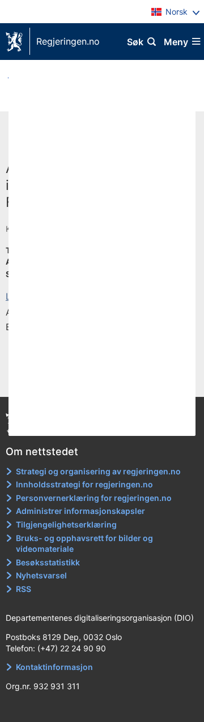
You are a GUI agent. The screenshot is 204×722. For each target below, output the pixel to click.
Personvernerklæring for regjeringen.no (94, 498)
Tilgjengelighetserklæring (66, 524)
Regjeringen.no (68, 41)
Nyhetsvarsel (41, 575)
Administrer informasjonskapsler (80, 511)
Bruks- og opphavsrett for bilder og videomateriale (84, 543)
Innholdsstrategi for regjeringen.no (84, 484)
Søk (135, 41)
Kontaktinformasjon (54, 667)
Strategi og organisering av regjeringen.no (98, 471)
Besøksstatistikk (48, 562)
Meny (176, 41)
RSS (23, 589)
